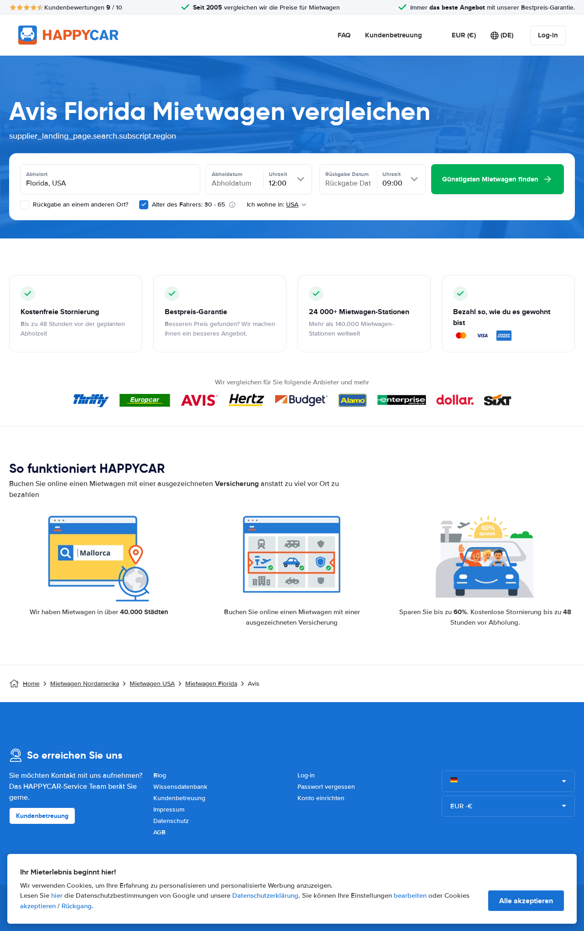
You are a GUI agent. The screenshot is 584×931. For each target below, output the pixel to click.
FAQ (344, 35)
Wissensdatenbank (180, 787)
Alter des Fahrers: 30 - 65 (188, 204)
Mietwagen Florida (211, 684)
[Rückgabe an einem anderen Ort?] (24, 204)
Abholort (36, 174)
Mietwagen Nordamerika (84, 684)
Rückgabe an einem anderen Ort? (79, 204)
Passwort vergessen (326, 787)
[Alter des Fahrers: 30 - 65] (143, 204)
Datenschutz (171, 821)
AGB (159, 832)
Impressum (168, 809)
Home (31, 684)
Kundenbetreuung (393, 35)
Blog (159, 775)
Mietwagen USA (152, 684)
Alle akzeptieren (526, 900)
